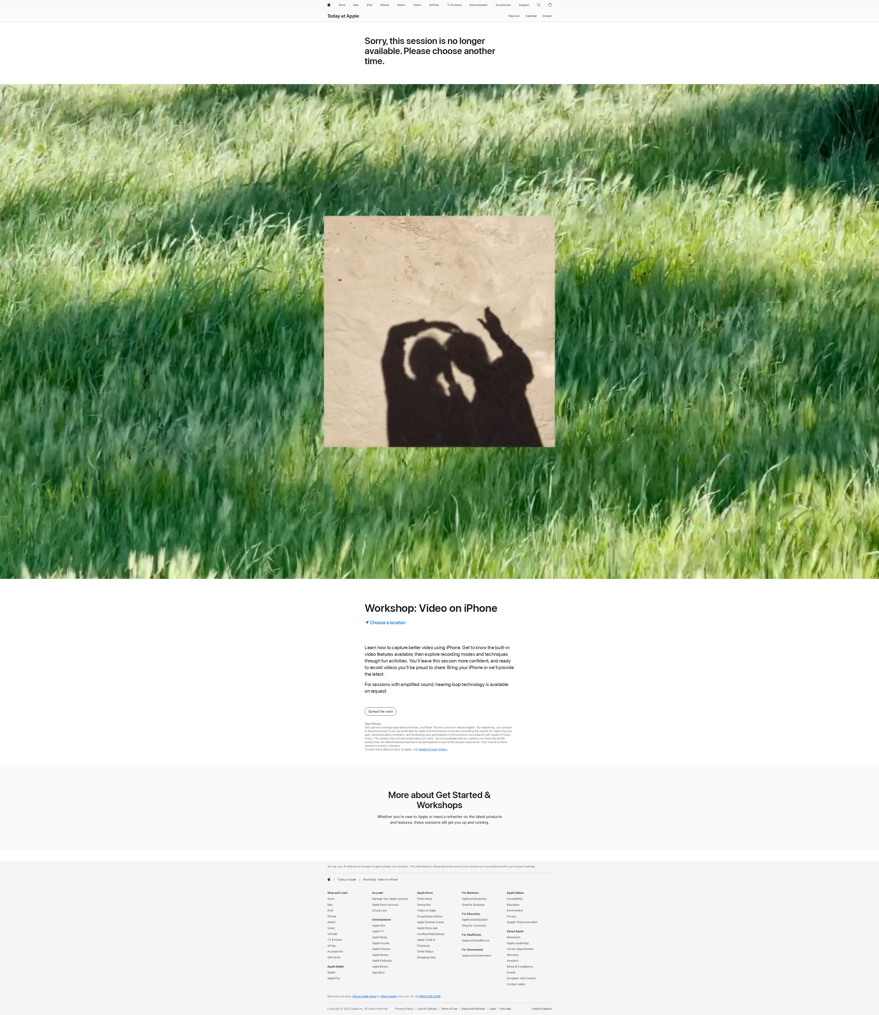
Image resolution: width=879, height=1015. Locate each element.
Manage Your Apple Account (390, 898)
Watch (331, 922)
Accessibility (515, 898)
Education (513, 904)
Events (511, 972)
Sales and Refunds (473, 1008)
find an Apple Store (365, 996)
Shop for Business (473, 904)
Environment (515, 910)
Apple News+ (380, 955)
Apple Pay (333, 978)
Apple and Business (474, 898)
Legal (492, 1008)
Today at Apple (343, 16)
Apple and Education (475, 919)
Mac (330, 904)
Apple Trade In (426, 939)
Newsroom (513, 937)
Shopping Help (426, 957)
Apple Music (380, 937)
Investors (512, 960)
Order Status (425, 951)
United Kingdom (542, 1008)
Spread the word (380, 711)
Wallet (331, 972)
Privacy (512, 916)
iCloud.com (379, 910)
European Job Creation (521, 978)
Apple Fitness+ (381, 949)
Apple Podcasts (382, 960)
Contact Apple (516, 984)
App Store (378, 972)
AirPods (332, 934)
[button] (538, 5)
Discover (514, 16)
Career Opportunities (520, 949)
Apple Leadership (518, 943)
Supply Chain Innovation (522, 922)
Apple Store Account (385, 904)
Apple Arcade (380, 943)
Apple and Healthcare (475, 940)
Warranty (513, 955)
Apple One (378, 925)
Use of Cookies (427, 1008)
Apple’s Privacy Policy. (433, 749)
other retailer (388, 996)
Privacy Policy (404, 1008)
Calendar (531, 16)
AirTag (331, 945)
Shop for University (474, 925)
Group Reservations (429, 916)
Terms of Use (449, 1008)
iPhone (331, 916)
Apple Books (380, 966)
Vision (331, 928)
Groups (547, 16)
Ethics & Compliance (520, 966)
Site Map (505, 1008)
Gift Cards (333, 957)
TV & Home (334, 939)
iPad (330, 910)
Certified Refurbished (430, 934)
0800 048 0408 (429, 996)
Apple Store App (427, 928)
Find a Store (424, 898)
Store (330, 898)
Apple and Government (476, 955)
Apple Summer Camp (430, 922)
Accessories (335, 951)
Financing (423, 945)
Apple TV (378, 931)
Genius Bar (424, 904)
